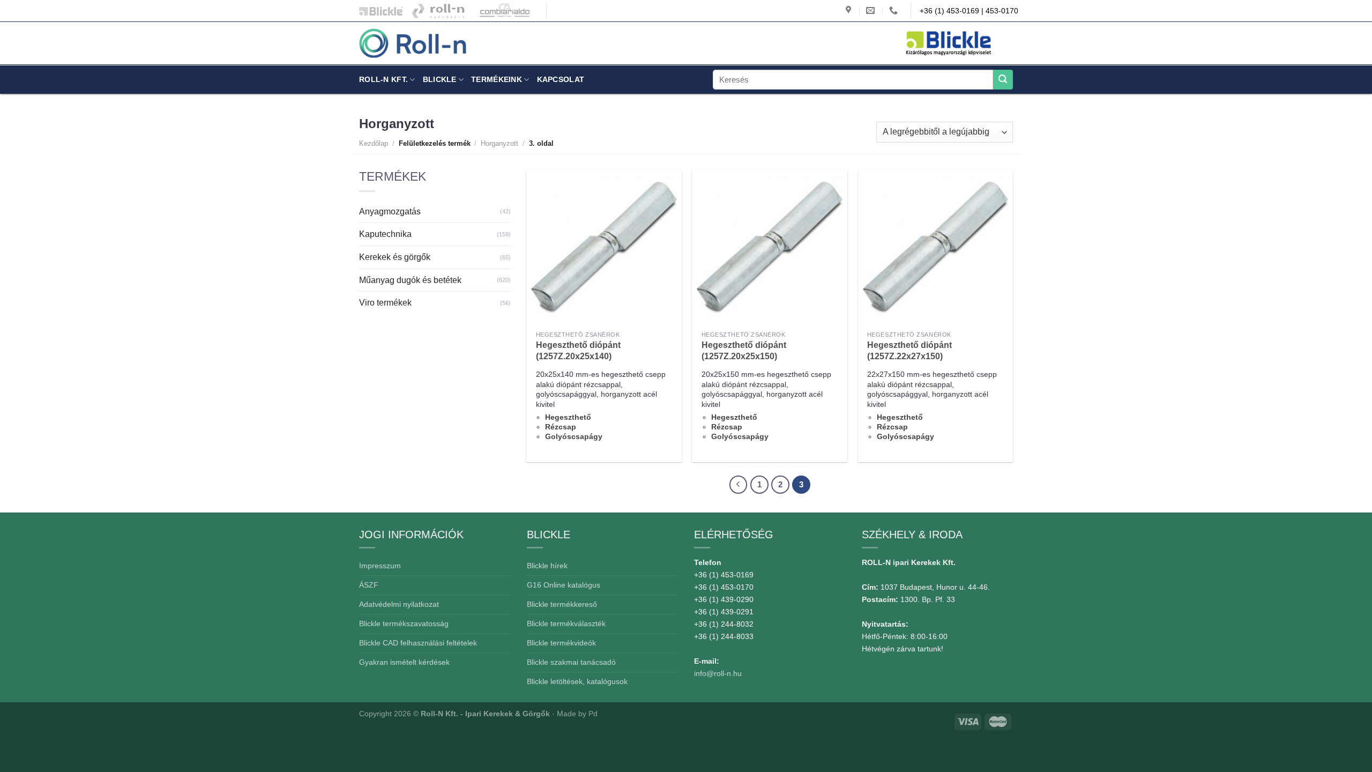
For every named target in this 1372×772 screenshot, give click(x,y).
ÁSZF (368, 585)
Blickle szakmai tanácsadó (571, 662)
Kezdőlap (373, 143)
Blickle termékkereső (562, 604)
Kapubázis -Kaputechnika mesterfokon (438, 10)
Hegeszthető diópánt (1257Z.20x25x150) (744, 350)
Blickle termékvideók (561, 643)
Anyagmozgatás (390, 211)
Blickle (440, 79)
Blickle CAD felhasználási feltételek (418, 643)
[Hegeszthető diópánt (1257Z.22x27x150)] (935, 248)
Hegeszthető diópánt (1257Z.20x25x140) (578, 350)
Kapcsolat (561, 79)
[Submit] (1003, 80)
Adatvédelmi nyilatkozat (399, 604)
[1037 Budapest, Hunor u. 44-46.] (850, 10)
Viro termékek (385, 302)
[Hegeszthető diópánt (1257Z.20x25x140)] (604, 248)
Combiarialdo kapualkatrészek (502, 10)
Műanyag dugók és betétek (410, 280)
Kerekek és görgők (394, 257)
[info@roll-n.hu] (871, 10)
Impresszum (380, 565)
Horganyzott (499, 143)
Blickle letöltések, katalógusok (577, 681)
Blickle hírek (547, 565)
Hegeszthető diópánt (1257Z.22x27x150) (909, 350)
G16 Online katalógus (563, 585)
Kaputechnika (385, 234)
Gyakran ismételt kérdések (404, 662)
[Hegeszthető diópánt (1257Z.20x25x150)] (769, 248)
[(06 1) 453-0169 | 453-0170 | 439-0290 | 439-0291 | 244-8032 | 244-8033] (894, 10)
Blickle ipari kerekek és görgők (378, 10)
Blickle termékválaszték (566, 623)
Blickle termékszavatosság (404, 623)
